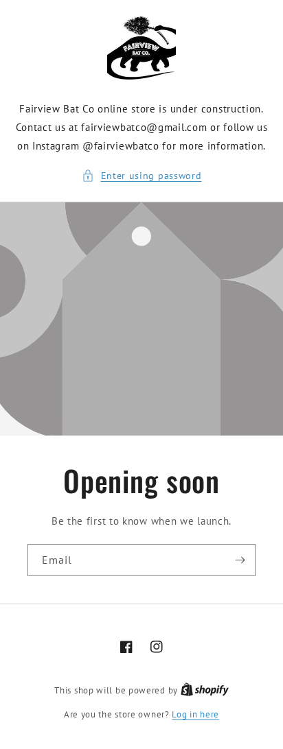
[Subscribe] (240, 560)
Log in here (195, 714)
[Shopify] (205, 690)
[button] (142, 176)
